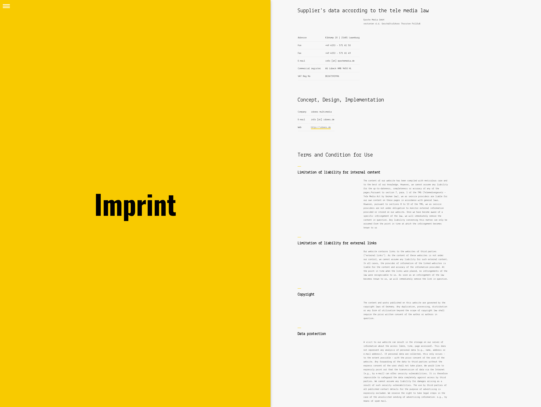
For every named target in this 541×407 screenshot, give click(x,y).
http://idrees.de (321, 127)
